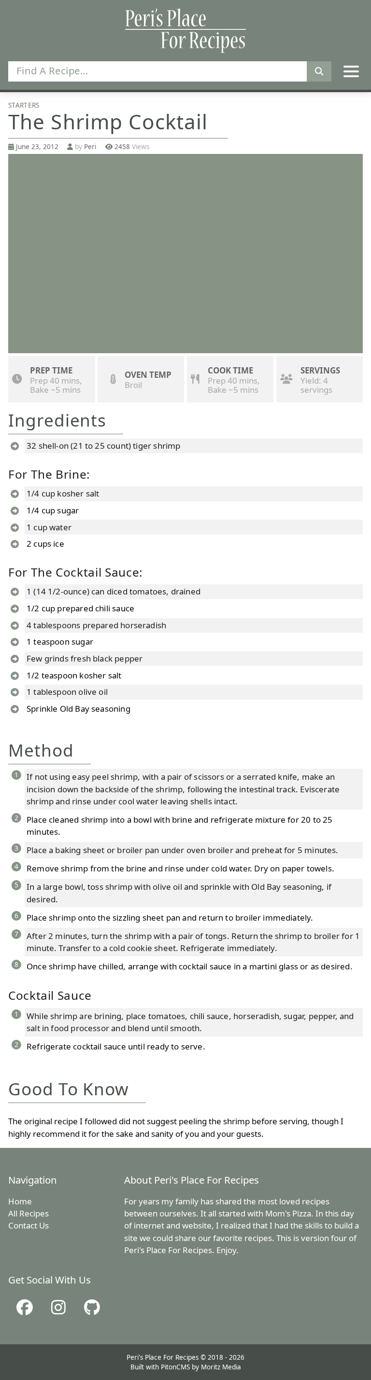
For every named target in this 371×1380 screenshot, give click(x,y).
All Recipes (28, 1213)
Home (20, 1201)
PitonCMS (176, 1367)
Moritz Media (221, 1367)
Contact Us (28, 1225)
